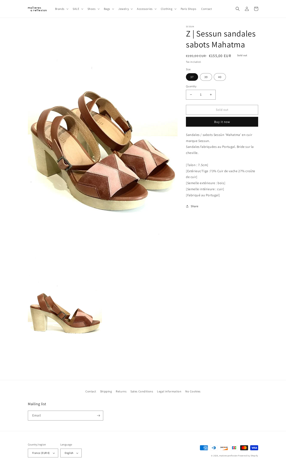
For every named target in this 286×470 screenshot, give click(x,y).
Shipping (106, 391)
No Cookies (193, 391)
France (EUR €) (41, 453)
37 (192, 77)
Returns (121, 391)
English (69, 453)
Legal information (169, 391)
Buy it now (222, 122)
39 (206, 77)
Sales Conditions (141, 391)
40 (220, 77)
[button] (61, 8)
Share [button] (194, 206)
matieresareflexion (228, 455)
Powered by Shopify (248, 455)
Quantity (191, 86)
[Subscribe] (98, 416)
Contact (90, 391)
